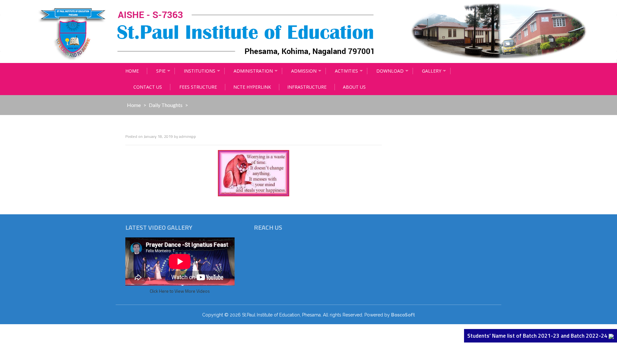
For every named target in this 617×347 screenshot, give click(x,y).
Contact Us (147, 87)
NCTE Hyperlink (252, 87)
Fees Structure (198, 87)
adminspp (187, 136)
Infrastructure (306, 87)
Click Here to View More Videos (180, 291)
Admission (304, 71)
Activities (346, 71)
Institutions (199, 71)
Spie (160, 71)
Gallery (431, 71)
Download (390, 71)
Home (132, 71)
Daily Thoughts (166, 105)
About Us (354, 87)
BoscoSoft (403, 314)
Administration (253, 71)
